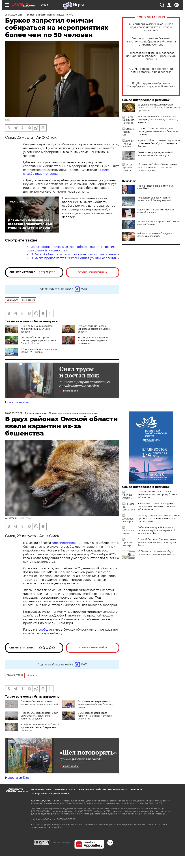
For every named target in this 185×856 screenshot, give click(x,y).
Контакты (136, 789)
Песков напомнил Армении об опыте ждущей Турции (158, 222)
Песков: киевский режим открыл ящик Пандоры (155, 187)
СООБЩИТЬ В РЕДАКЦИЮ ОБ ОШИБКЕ (50, 794)
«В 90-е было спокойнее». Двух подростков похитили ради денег (157, 552)
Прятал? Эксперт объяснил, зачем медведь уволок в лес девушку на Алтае (157, 542)
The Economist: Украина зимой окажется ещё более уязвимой (154, 199)
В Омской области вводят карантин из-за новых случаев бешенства (95, 715)
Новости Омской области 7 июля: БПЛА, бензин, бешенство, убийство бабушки (40, 715)
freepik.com (24, 518)
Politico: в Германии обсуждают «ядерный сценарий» (154, 234)
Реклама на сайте (41, 789)
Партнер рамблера (61, 842)
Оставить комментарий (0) (92, 272)
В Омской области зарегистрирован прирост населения (74, 254)
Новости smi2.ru (17, 402)
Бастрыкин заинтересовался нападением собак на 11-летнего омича (96, 704)
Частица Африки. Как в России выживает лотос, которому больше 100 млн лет (157, 494)
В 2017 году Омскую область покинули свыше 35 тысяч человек (37, 329)
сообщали (46, 629)
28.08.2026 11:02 (13, 413)
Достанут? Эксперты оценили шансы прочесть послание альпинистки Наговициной (159, 518)
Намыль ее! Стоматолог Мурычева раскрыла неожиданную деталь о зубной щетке (157, 506)
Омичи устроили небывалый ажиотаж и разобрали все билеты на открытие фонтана (151, 41)
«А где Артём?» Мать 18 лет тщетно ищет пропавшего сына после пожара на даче (157, 167)
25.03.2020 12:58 (14, 14)
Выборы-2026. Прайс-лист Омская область (103, 789)
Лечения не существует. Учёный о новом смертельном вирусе (156, 154)
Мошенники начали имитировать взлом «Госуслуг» (156, 211)
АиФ (7, 119)
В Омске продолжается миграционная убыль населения (74, 258)
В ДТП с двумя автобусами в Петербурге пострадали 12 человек (151, 85)
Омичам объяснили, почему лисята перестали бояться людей (39, 703)
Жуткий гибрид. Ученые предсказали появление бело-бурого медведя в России (159, 143)
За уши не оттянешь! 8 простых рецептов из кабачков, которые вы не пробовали (159, 107)
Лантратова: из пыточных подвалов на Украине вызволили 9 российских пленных (151, 56)
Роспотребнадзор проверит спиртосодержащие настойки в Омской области (38, 340)
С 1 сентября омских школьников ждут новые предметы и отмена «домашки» (151, 27)
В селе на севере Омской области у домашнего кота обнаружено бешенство (40, 727)
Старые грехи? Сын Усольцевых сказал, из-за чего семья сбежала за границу (158, 131)
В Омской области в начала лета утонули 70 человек (39, 350)
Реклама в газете (65, 789)
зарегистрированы (66, 543)
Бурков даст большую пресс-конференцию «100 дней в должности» (94, 340)
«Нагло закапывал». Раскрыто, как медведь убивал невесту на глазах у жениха (158, 119)
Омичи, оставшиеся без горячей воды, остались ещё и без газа (151, 70)
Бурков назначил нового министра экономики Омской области (94, 329)
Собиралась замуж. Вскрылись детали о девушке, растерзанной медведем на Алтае (156, 530)
